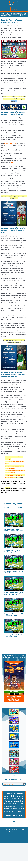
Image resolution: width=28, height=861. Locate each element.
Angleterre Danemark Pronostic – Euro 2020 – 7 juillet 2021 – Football (13, 551)
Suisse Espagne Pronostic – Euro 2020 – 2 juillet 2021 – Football (13, 635)
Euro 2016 (13, 162)
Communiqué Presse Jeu (8, 486)
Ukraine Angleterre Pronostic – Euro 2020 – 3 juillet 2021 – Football (13, 593)
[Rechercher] (24, 784)
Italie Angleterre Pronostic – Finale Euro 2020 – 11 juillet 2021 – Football (13, 529)
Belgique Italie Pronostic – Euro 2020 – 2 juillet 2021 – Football (13, 614)
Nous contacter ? (10, 837)
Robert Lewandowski (10, 143)
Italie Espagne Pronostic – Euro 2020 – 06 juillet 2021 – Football (13, 572)
